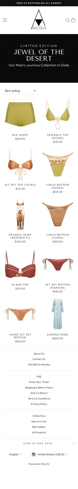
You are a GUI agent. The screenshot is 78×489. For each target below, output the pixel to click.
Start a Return (39, 393)
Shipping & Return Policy (39, 387)
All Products (39, 432)
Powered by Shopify (39, 464)
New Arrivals (39, 421)
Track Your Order (39, 382)
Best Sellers (39, 426)
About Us (39, 353)
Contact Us (39, 359)
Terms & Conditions (39, 398)
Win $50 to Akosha (39, 364)
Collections (39, 415)
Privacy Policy (39, 404)
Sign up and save (38, 443)
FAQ (38, 376)
